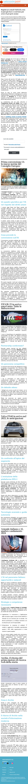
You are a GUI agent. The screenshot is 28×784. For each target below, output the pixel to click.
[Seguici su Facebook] (5, 763)
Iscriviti (14, 152)
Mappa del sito (12, 772)
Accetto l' (12, 144)
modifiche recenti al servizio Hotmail (16, 116)
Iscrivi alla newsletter (8, 139)
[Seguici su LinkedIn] (10, 763)
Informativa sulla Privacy (14, 144)
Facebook (20, 49)
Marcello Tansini (5, 43)
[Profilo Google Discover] (3, 763)
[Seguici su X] (7, 763)
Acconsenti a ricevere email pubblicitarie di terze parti (14, 148)
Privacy (11, 769)
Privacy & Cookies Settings (14, 774)
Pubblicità (4, 772)
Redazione (4, 769)
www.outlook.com (20, 75)
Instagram (13, 53)
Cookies (3, 774)
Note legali (12, 767)
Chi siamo (4, 767)
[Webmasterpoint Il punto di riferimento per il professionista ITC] (10, 3)
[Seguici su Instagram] (12, 763)
